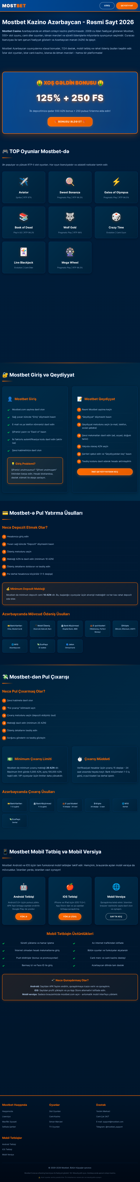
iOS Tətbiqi (7, 1149)
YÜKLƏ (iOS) (70, 916)
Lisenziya (6, 1116)
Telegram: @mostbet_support (109, 1127)
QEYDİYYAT (127, 5)
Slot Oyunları (55, 1111)
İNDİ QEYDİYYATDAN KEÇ (105, 472)
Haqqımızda (7, 1111)
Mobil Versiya (8, 1154)
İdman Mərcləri (55, 1121)
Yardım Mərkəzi (103, 1111)
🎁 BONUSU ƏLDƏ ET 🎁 (70, 121)
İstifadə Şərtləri (9, 1127)
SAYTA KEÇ (116, 916)
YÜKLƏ (23, 916)
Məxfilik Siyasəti (9, 1121)
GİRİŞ (107, 5)
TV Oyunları (54, 1127)
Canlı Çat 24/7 (102, 1116)
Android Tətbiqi (9, 1144)
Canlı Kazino (54, 1116)
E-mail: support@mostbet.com (109, 1121)
